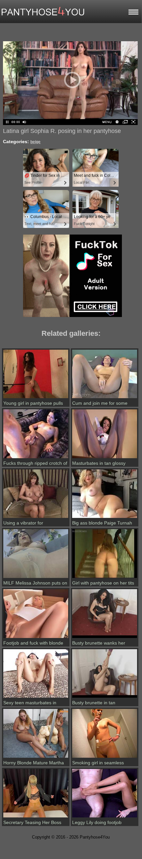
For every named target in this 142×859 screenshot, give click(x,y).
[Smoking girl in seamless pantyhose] (104, 757)
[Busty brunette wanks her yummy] (104, 638)
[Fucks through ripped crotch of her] (36, 458)
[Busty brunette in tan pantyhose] (104, 697)
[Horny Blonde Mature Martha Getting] (36, 757)
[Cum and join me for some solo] (104, 398)
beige (35, 142)
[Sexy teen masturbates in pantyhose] (36, 697)
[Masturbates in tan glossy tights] (104, 458)
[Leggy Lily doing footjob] (104, 817)
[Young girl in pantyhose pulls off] (36, 398)
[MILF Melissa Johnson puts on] (36, 578)
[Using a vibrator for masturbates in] (36, 518)
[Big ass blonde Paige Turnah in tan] (104, 518)
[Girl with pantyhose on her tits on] (104, 578)
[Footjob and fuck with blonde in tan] (36, 638)
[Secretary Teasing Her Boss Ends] (36, 817)
